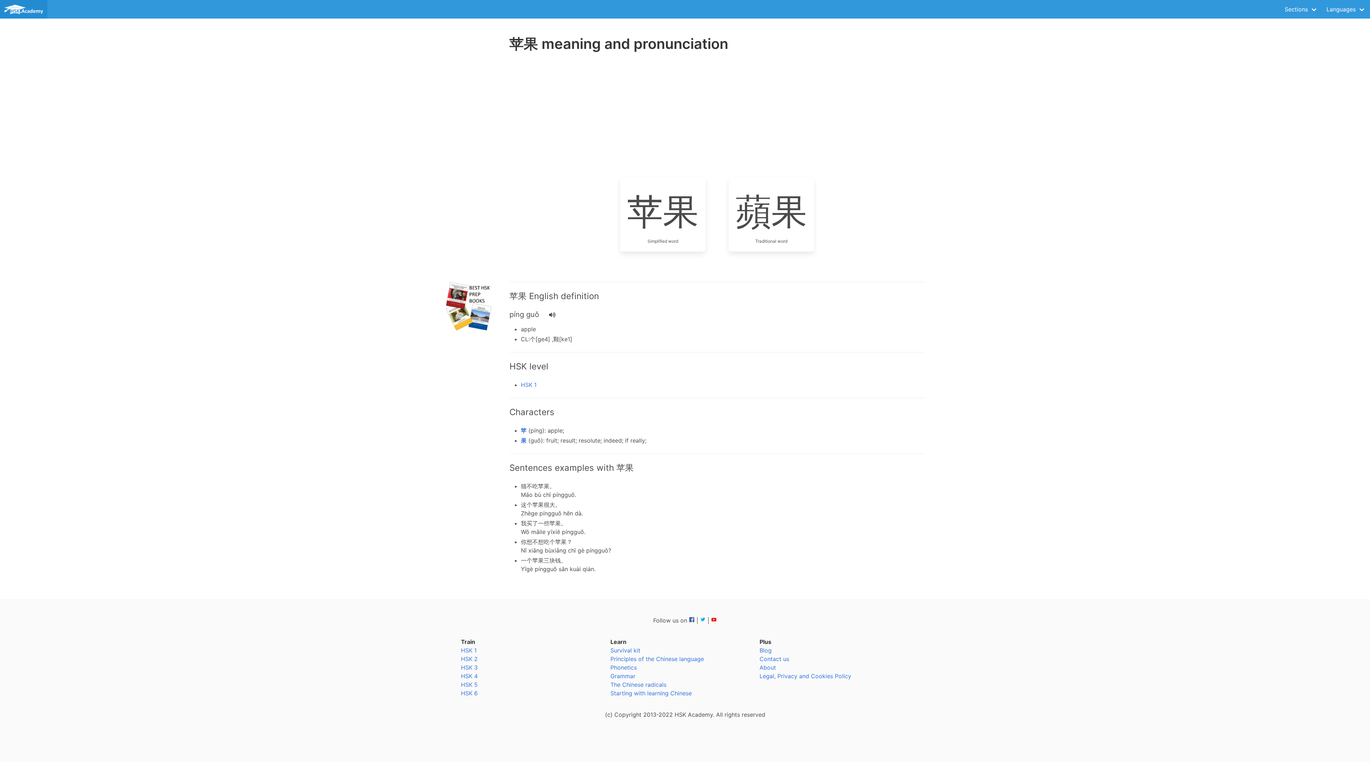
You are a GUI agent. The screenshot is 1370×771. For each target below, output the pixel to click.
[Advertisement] (469, 168)
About (768, 667)
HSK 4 (469, 676)
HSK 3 (469, 667)
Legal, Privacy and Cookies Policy (805, 676)
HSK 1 (529, 384)
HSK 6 (469, 693)
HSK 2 (469, 658)
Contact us (774, 658)
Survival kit (625, 650)
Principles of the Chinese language (657, 658)
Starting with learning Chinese (651, 693)
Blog (766, 650)
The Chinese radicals (638, 684)
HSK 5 (469, 684)
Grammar (622, 676)
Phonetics (623, 667)
